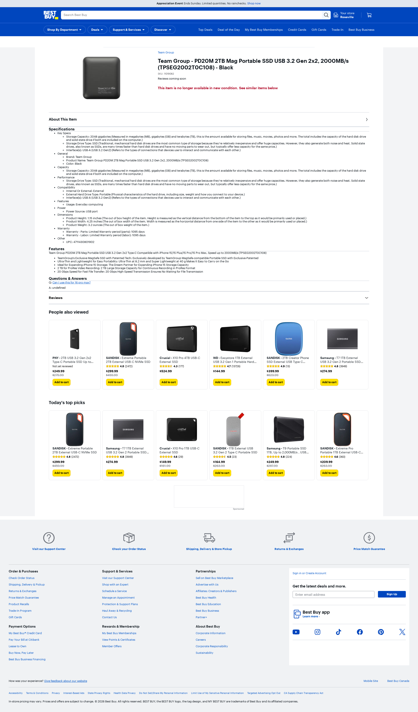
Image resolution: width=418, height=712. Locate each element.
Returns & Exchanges (22, 591)
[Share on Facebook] (359, 631)
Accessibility (16, 693)
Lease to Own (17, 646)
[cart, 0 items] (369, 15)
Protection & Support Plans (120, 604)
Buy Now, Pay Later (21, 652)
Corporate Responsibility (212, 646)
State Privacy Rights (99, 693)
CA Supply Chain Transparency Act (303, 693)
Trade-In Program (20, 610)
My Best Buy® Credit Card (25, 633)
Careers (201, 639)
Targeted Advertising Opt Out (263, 693)
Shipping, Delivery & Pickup (27, 584)
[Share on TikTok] (338, 631)
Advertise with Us (207, 584)
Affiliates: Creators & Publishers (216, 591)
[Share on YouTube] (296, 631)
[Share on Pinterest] (381, 631)
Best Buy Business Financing (27, 659)
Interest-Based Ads (73, 693)
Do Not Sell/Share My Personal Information (163, 693)
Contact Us (109, 617)
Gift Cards (15, 617)
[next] (366, 355)
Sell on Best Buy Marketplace (214, 578)
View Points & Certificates (118, 639)
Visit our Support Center (118, 578)
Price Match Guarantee (24, 597)
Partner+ (201, 617)
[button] (65, 30)
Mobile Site (371, 681)
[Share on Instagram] (317, 631)
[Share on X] (402, 631)
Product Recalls (19, 604)
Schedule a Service (114, 591)
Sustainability (204, 652)
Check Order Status (21, 578)
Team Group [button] (166, 52)
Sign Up (392, 594)
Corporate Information (211, 633)
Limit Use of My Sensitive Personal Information (217, 693)
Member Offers (111, 646)
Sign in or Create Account (309, 573)
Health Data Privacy (125, 693)
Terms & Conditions (37, 693)
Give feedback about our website (65, 681)
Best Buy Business (207, 610)
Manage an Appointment (118, 597)
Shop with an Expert (115, 584)
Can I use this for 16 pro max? (71, 282)
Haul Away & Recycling (117, 610)
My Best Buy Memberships (119, 633)
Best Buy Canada (398, 681)
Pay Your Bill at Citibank (24, 639)
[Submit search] (326, 15)
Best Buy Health (206, 597)
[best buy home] (51, 15)
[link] (119, 366)
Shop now (254, 3)
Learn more (311, 616)
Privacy (56, 693)
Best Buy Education (208, 604)
